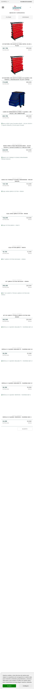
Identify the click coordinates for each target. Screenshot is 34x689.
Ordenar (25, 17)
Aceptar (9, 686)
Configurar (26, 686)
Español (4, 1)
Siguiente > (25, 428)
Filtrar (8, 17)
